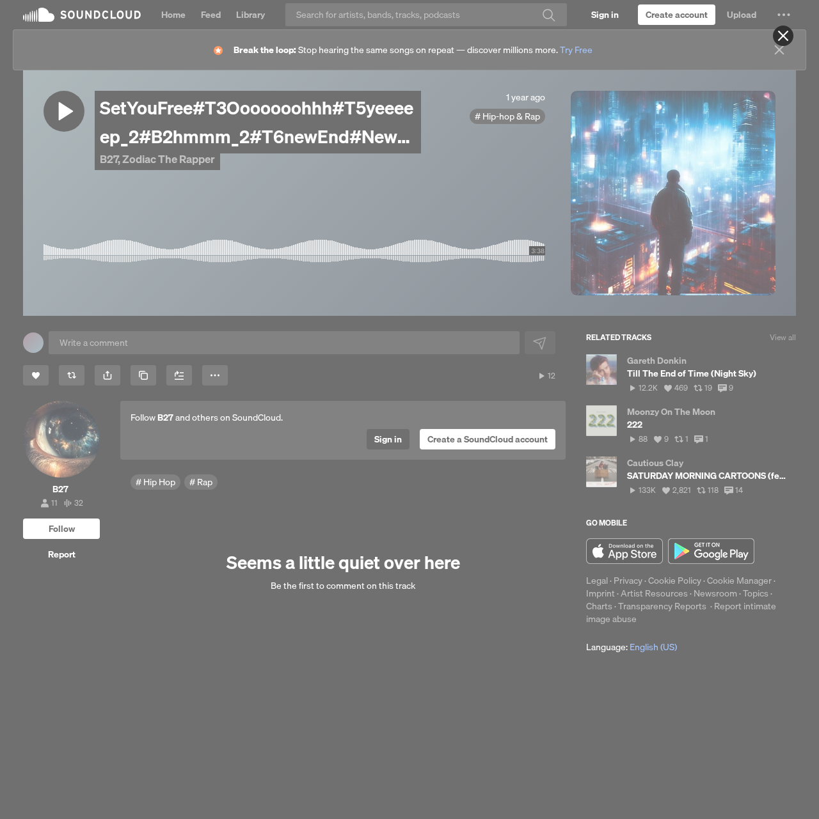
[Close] (783, 36)
